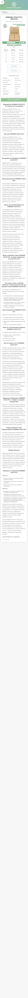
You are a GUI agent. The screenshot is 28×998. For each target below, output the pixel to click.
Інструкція (14, 70)
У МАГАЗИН (14, 66)
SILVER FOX (6, 539)
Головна (3, 11)
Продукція (5, 12)
